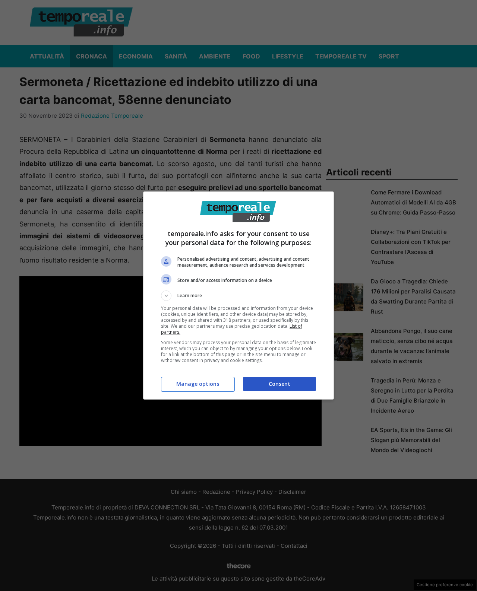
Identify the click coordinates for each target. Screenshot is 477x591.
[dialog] (238, 295)
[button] (238, 295)
